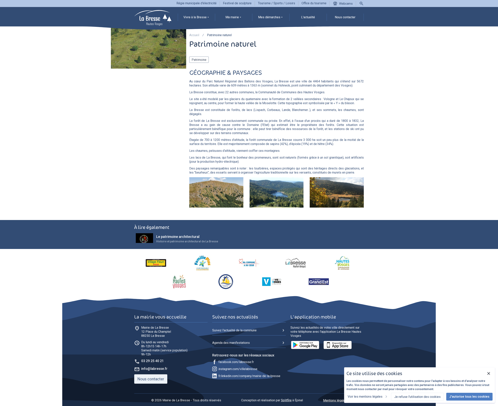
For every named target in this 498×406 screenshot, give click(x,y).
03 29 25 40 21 (152, 361)
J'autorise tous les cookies (469, 396)
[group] (196, 18)
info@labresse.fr (154, 369)
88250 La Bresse (156, 332)
